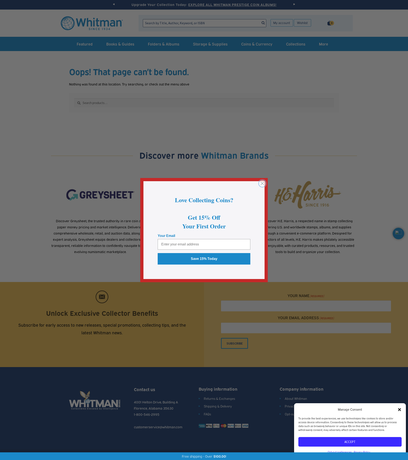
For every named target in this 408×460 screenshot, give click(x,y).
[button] (399, 409)
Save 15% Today (204, 259)
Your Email (166, 236)
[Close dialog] (262, 183)
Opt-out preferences (340, 452)
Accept (350, 442)
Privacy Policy (362, 452)
